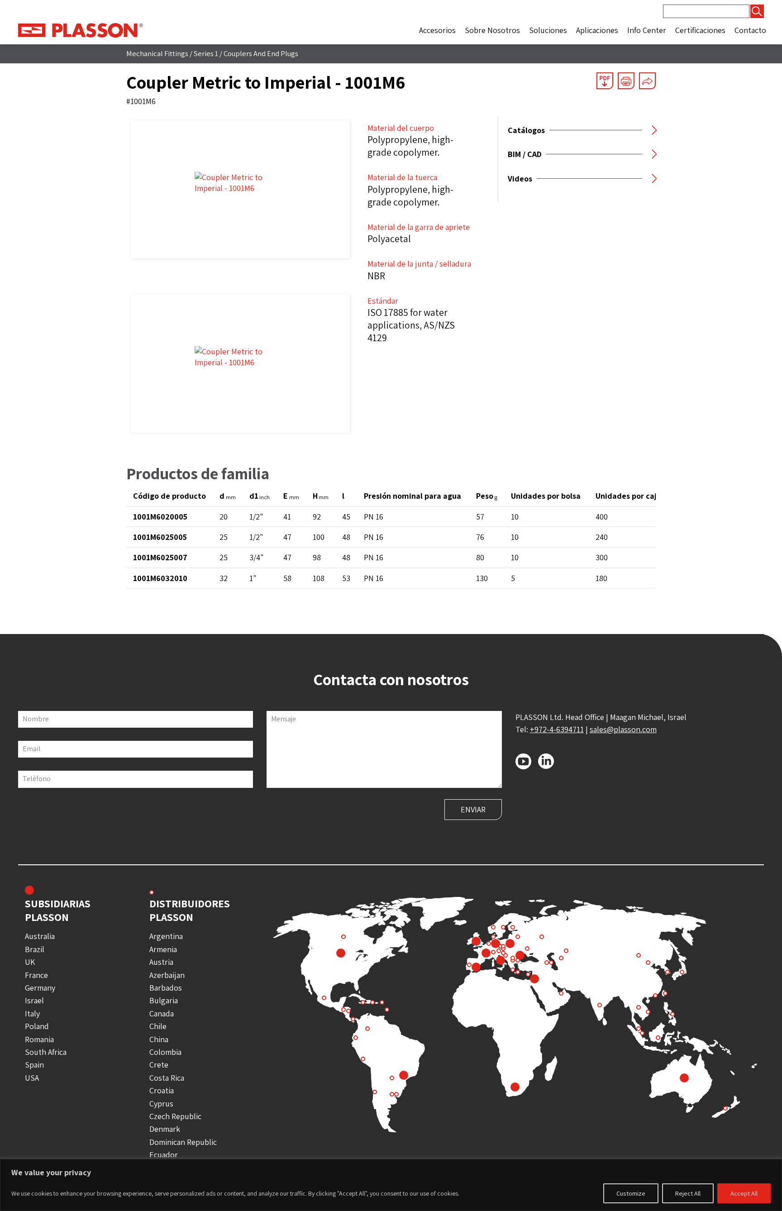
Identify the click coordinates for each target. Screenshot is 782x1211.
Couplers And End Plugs (261, 53)
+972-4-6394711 (557, 729)
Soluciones (548, 30)
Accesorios (437, 30)
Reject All (688, 1193)
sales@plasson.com (623, 729)
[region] (391, 1185)
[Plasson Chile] (80, 29)
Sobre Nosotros (492, 30)
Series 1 (206, 53)
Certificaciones (700, 30)
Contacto (750, 30)
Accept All (744, 1193)
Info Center (646, 30)
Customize (630, 1193)
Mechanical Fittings (157, 53)
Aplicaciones (597, 30)
